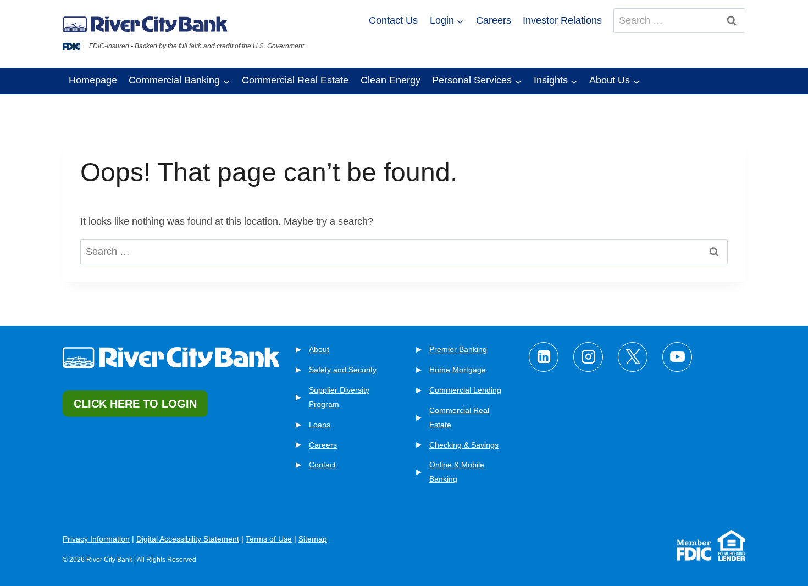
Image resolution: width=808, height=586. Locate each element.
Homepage (93, 80)
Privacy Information (96, 538)
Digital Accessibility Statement (187, 538)
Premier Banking (458, 349)
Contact (322, 464)
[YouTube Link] (677, 357)
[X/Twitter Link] (632, 357)
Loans (319, 424)
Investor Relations (562, 20)
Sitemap (312, 538)
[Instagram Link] (588, 357)
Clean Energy (390, 80)
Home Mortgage (457, 369)
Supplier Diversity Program (339, 397)
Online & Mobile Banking (456, 471)
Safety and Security (343, 369)
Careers (493, 20)
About (319, 349)
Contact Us (393, 20)
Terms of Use (269, 538)
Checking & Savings (464, 444)
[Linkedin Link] (543, 357)
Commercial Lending (465, 390)
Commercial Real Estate (295, 80)
